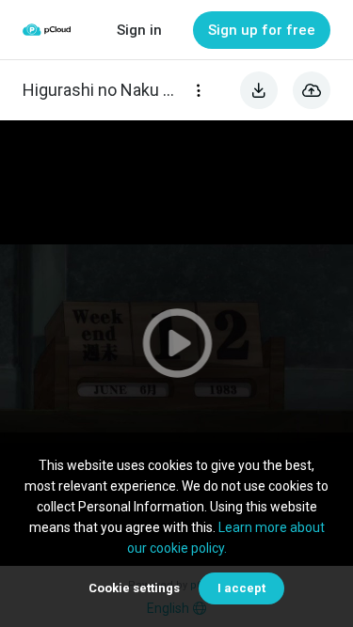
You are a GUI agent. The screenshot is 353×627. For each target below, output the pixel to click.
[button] (176, 343)
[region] (176, 343)
